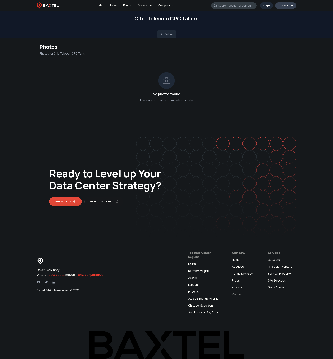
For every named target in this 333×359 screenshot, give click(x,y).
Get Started (286, 5)
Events (127, 5)
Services (143, 5)
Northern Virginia (198, 271)
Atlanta (192, 278)
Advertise (238, 287)
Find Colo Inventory (280, 267)
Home (236, 260)
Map (101, 5)
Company (164, 5)
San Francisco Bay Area (203, 312)
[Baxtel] (48, 5)
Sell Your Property (279, 273)
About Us (238, 267)
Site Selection (277, 280)
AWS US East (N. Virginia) (204, 298)
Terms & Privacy (242, 273)
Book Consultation (101, 201)
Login (266, 5)
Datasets (274, 260)
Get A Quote (276, 287)
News (113, 5)
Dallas (192, 264)
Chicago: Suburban (200, 305)
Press (236, 280)
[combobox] (234, 5)
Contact (237, 294)
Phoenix (193, 292)
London (193, 285)
